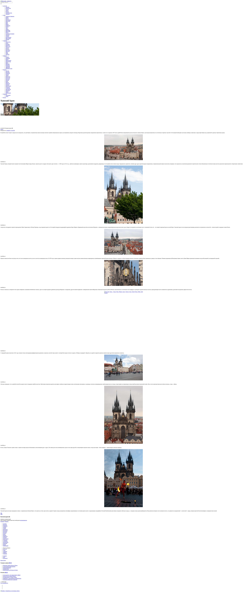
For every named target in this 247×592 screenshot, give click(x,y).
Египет (7, 57)
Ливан (7, 29)
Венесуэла (8, 46)
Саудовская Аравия (10, 33)
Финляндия (8, 89)
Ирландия (8, 76)
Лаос (7, 28)
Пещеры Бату (6, 568)
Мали (7, 62)
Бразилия (8, 45)
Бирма (7, 17)
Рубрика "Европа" (5, 521)
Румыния (8, 87)
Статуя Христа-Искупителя (9, 566)
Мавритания (8, 60)
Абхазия (7, 7)
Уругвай (7, 54)
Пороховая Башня (7, 567)
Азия (4, 15)
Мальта (7, 82)
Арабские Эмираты (10, 16)
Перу (7, 52)
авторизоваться (23, 520)
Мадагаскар (8, 61)
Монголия (8, 31)
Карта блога (3, 560)
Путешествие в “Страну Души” (10, 577)
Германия (8, 73)
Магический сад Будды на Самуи (10, 570)
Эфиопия (8, 67)
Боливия (7, 44)
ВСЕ (10, 563)
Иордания (8, 21)
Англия (7, 70)
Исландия (8, 77)
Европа (4, 69)
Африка (4, 55)
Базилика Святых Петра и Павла (10, 565)
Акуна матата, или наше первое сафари (11, 575)
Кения (7, 59)
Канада (7, 48)
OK (1, 513)
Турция (7, 36)
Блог (4, 557)
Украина (7, 14)
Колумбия (8, 50)
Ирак (7, 22)
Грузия (7, 9)
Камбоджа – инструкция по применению (12, 578)
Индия (7, 18)
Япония (7, 39)
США (7, 53)
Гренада (7, 47)
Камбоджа (8, 25)
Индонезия (8, 19)
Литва (7, 10)
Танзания (8, 66)
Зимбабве (8, 58)
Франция (8, 90)
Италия (7, 80)
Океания (5, 94)
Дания (7, 75)
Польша (7, 84)
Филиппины (8, 37)
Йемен (7, 24)
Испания (8, 79)
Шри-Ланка (8, 38)
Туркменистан (9, 12)
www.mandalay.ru (4, 583)
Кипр (7, 81)
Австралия (8, 95)
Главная (5, 555)
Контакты (5, 558)
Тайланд (7, 34)
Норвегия (8, 83)
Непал (7, 32)
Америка (5, 40)
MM (1, 514)
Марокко (8, 63)
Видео (4, 97)
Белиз (7, 43)
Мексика (8, 51)
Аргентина (8, 41)
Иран (7, 23)
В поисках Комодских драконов (10, 579)
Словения (8, 88)
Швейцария (8, 92)
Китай (7, 26)
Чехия (7, 91)
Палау (7, 96)
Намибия (8, 65)
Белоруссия (8, 8)
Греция (7, 74)
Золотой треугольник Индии (9, 576)
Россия (7, 11)
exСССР (5, 6)
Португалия (8, 85)
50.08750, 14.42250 (10, 130)
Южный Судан (9, 68)
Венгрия (7, 72)
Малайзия (8, 30)
